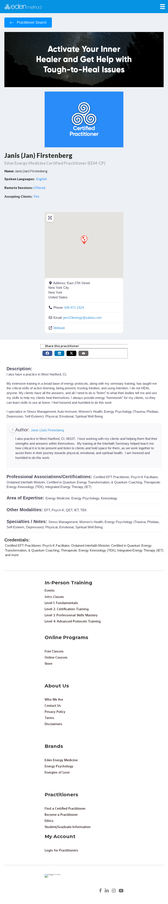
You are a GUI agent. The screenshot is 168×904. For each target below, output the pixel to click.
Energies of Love (57, 772)
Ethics (49, 821)
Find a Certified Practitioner (65, 808)
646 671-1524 (74, 307)
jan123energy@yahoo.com (82, 317)
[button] (84, 239)
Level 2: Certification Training (67, 609)
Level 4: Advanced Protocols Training (73, 621)
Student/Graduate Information (68, 827)
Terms (49, 718)
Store (48, 663)
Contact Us (53, 705)
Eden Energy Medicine (61, 760)
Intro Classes (54, 596)
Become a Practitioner (61, 814)
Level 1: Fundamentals (61, 603)
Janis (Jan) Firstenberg (38, 155)
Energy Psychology (59, 766)
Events (50, 590)
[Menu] (162, 6)
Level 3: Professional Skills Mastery (71, 615)
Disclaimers (53, 724)
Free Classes (54, 651)
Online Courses (56, 657)
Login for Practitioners (61, 850)
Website (59, 328)
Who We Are (54, 699)
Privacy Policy (55, 712)
